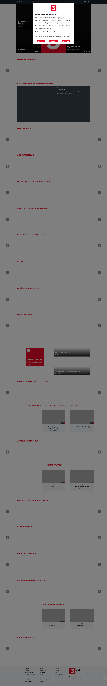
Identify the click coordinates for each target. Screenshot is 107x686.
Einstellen (66, 41)
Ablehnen (53, 41)
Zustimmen (41, 41)
